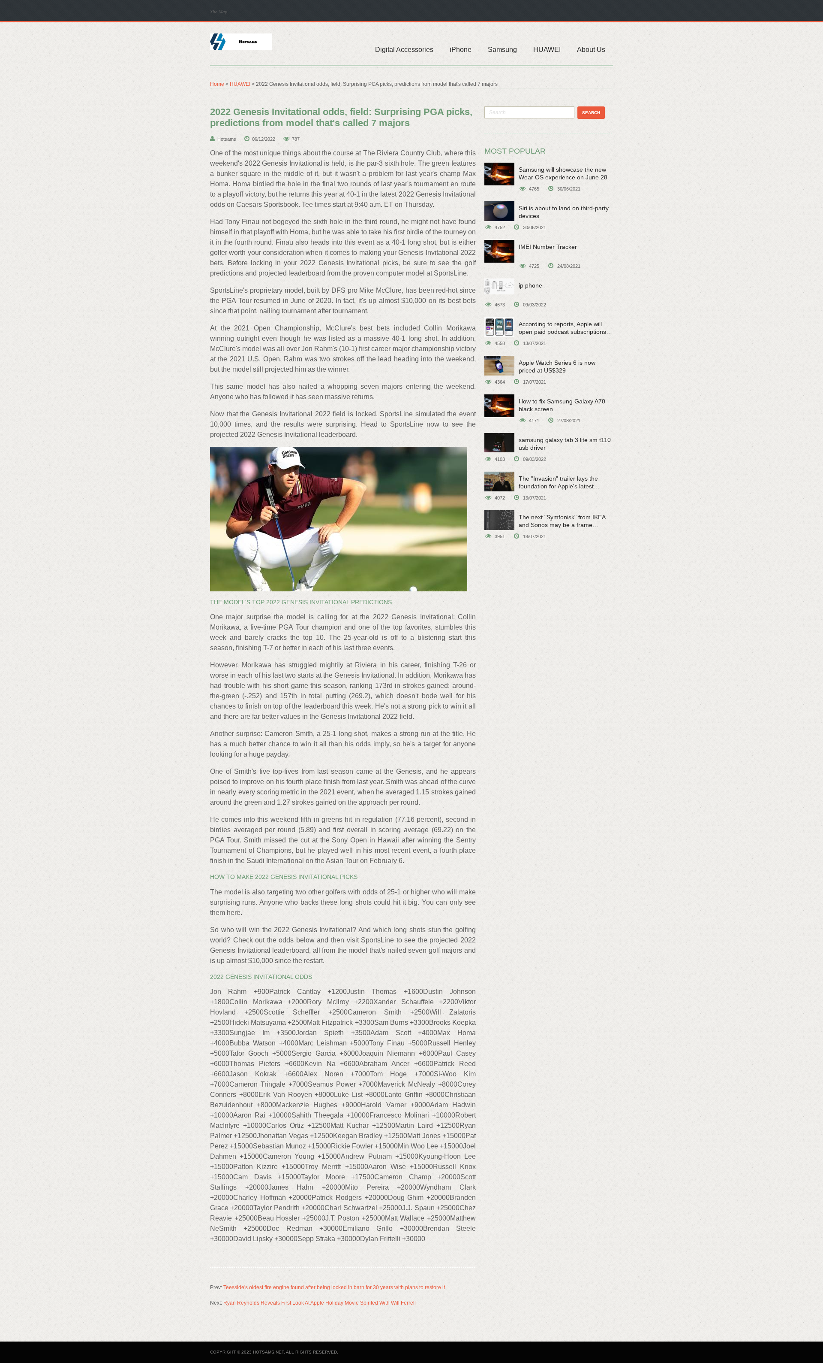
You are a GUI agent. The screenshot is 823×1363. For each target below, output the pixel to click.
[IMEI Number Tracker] (499, 251)
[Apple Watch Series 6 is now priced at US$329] (499, 366)
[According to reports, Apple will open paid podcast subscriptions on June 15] (499, 327)
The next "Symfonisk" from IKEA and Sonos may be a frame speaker (562, 525)
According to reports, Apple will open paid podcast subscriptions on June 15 (562, 332)
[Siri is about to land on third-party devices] (499, 211)
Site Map (219, 11)
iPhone (461, 49)
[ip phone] (499, 286)
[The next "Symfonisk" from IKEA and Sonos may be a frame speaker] (499, 520)
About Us (591, 49)
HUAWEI (547, 49)
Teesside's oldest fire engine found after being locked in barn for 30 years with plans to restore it (334, 1287)
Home (217, 84)
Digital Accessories (404, 49)
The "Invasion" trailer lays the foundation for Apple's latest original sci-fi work (558, 486)
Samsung (502, 49)
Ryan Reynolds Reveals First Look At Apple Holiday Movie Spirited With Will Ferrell (319, 1303)
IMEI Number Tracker (548, 246)
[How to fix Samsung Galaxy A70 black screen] (499, 405)
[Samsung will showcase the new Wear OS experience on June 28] (499, 174)
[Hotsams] (241, 40)
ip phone (530, 285)
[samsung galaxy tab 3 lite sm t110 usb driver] (499, 442)
